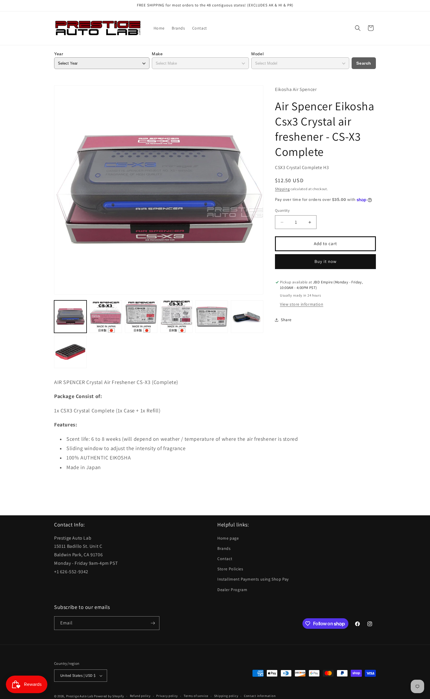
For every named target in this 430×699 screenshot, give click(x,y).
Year (58, 53)
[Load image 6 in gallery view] (247, 316)
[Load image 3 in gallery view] (141, 316)
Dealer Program (232, 589)
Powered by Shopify (109, 696)
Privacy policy (167, 696)
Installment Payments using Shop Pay (253, 579)
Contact (224, 558)
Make (157, 53)
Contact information (260, 696)
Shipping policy (226, 696)
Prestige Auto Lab (79, 696)
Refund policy (140, 696)
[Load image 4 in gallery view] (176, 316)
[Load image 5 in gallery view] (211, 316)
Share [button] (286, 320)
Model (257, 53)
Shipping (282, 189)
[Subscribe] (152, 623)
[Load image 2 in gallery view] (106, 316)
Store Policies (230, 568)
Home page (228, 538)
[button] (357, 28)
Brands (224, 548)
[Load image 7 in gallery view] (70, 352)
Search (363, 63)
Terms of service (196, 696)
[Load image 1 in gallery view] (70, 316)
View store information (301, 304)
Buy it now (325, 261)
